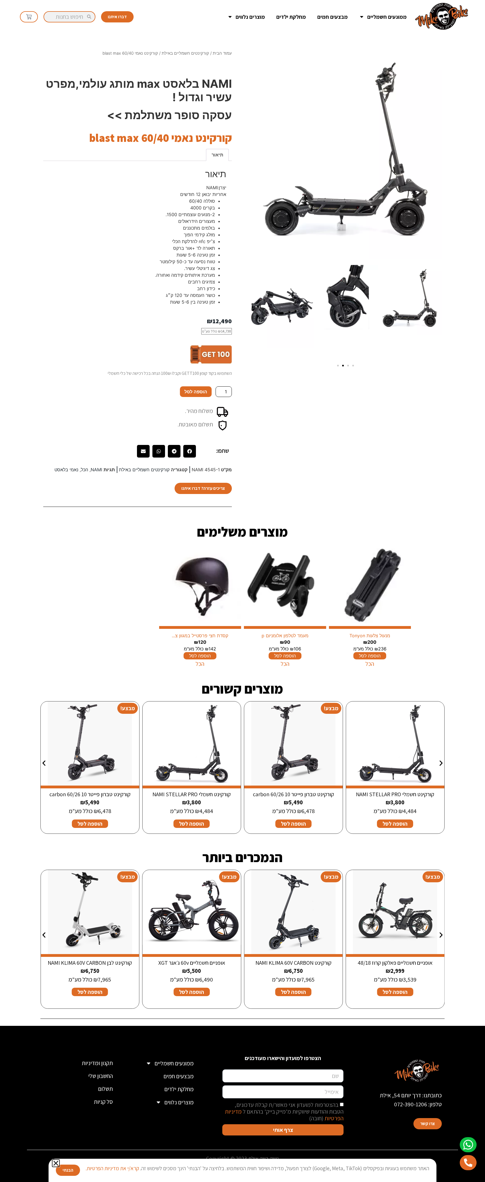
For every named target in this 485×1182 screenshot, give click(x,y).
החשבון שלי (100, 1076)
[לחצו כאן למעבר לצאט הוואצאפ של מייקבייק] (468, 1144)
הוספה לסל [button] (395, 823)
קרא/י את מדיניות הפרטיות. (112, 1168)
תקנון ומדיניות (97, 1063)
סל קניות (103, 1101)
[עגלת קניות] (29, 16)
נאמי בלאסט (66, 469)
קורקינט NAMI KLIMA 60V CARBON (293, 962)
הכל (84, 469)
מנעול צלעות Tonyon (369, 635)
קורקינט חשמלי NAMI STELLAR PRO (395, 794)
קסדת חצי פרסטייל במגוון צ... (200, 635)
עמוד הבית (222, 53)
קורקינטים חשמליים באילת (185, 53)
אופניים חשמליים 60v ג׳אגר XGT (191, 962)
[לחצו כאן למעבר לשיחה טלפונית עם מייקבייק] (468, 1162)
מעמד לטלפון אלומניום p (285, 635)
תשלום (105, 1089)
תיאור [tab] (217, 155)
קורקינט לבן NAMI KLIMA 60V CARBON (90, 962)
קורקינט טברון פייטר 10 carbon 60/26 (293, 794)
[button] (338, 365)
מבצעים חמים (332, 16)
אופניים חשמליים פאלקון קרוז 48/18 (395, 962)
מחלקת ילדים (291, 16)
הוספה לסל (195, 391)
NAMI (96, 469)
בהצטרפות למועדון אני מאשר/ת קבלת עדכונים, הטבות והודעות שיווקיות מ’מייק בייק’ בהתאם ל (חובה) (284, 1111)
